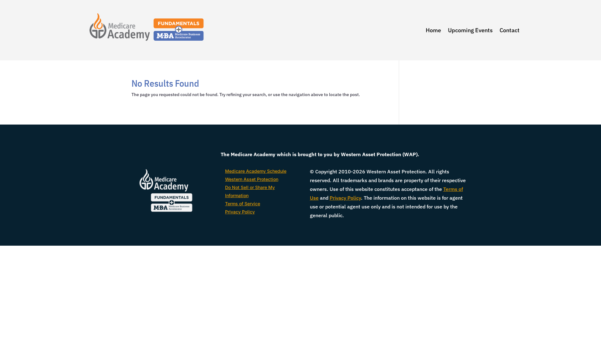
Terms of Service (242, 203)
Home (433, 30)
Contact (510, 30)
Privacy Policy (240, 211)
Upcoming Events (470, 30)
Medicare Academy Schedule (255, 171)
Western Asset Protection (251, 179)
